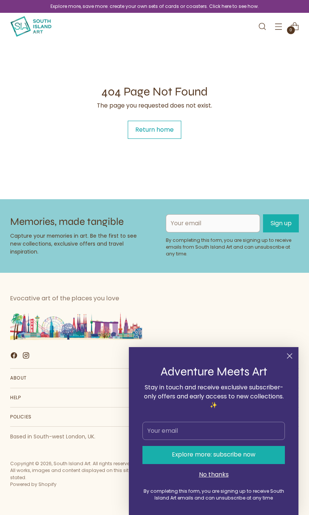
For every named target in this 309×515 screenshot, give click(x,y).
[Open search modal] (262, 26)
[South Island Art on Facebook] (14, 357)
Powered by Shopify (33, 484)
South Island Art (72, 463)
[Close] (289, 356)
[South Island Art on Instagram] (26, 357)
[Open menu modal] (278, 26)
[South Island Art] (31, 26)
